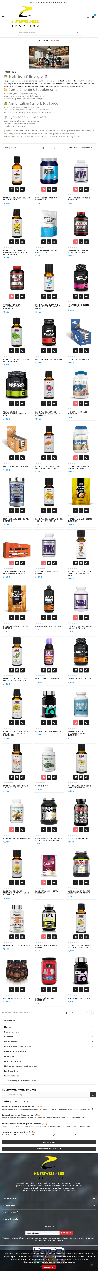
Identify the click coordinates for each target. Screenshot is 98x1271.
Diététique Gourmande (15, 1051)
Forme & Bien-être (13, 1061)
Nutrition (9, 1020)
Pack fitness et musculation (17, 1046)
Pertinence (87, 147)
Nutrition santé (11, 1032)
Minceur (8, 1027)
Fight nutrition (11, 1071)
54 (87, 1013)
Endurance (9, 1056)
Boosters (8, 1037)
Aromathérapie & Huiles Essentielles (21, 1081)
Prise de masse (11, 1041)
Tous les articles (49, 1142)
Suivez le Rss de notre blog (49, 1148)
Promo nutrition (11, 1076)
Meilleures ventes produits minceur (21, 1066)
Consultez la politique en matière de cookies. (53, 1262)
